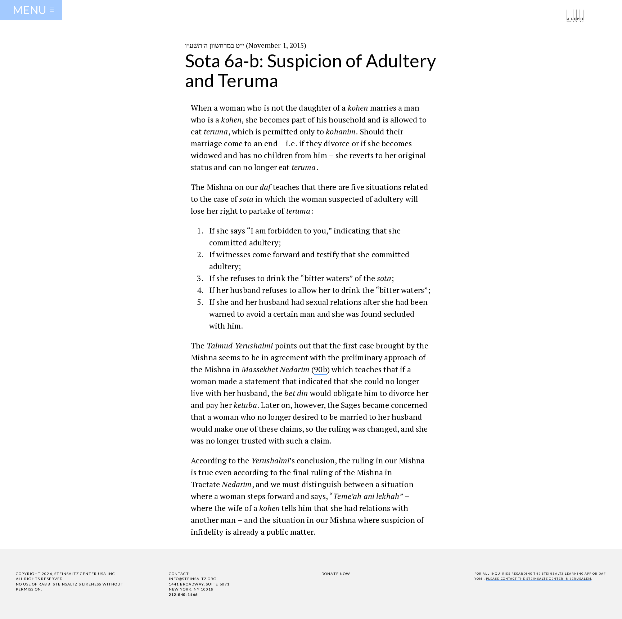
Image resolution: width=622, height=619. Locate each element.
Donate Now (335, 573)
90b (320, 369)
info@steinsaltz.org (193, 578)
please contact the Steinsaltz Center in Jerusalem (538, 578)
